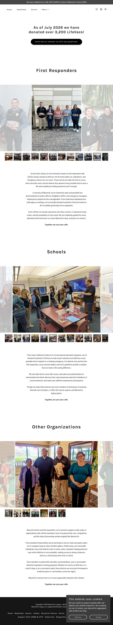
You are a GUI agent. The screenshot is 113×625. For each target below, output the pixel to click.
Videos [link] (36, 613)
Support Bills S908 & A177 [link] (30, 617)
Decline (78, 617)
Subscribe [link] (50, 617)
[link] (101, 9)
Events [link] (34, 10)
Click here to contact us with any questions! (56, 42)
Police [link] (61, 613)
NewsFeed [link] (21, 10)
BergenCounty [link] (62, 617)
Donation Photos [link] (49, 613)
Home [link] (9, 10)
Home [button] (10, 613)
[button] (45, 9)
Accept (98, 617)
